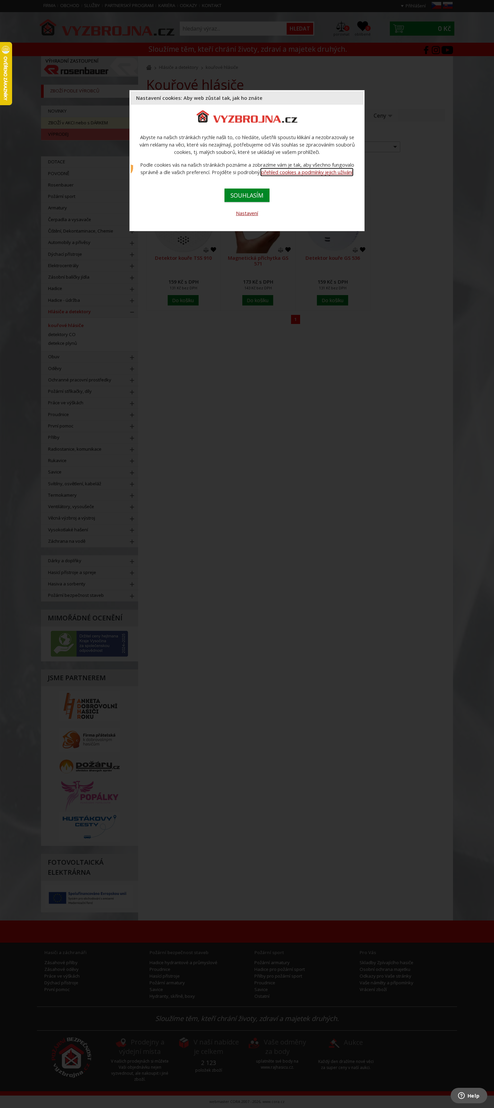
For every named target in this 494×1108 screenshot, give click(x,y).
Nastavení (247, 213)
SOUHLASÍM (247, 195)
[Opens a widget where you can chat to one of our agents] (468, 1096)
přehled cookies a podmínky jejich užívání (307, 172)
